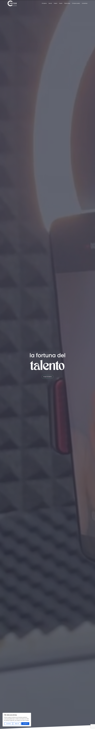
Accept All (25, 723)
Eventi (60, 3)
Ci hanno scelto (76, 3)
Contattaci (84, 3)
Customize (8, 723)
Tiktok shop (67, 3)
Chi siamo (44, 3)
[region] (17, 719)
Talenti (55, 3)
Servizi (50, 3)
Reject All (17, 723)
